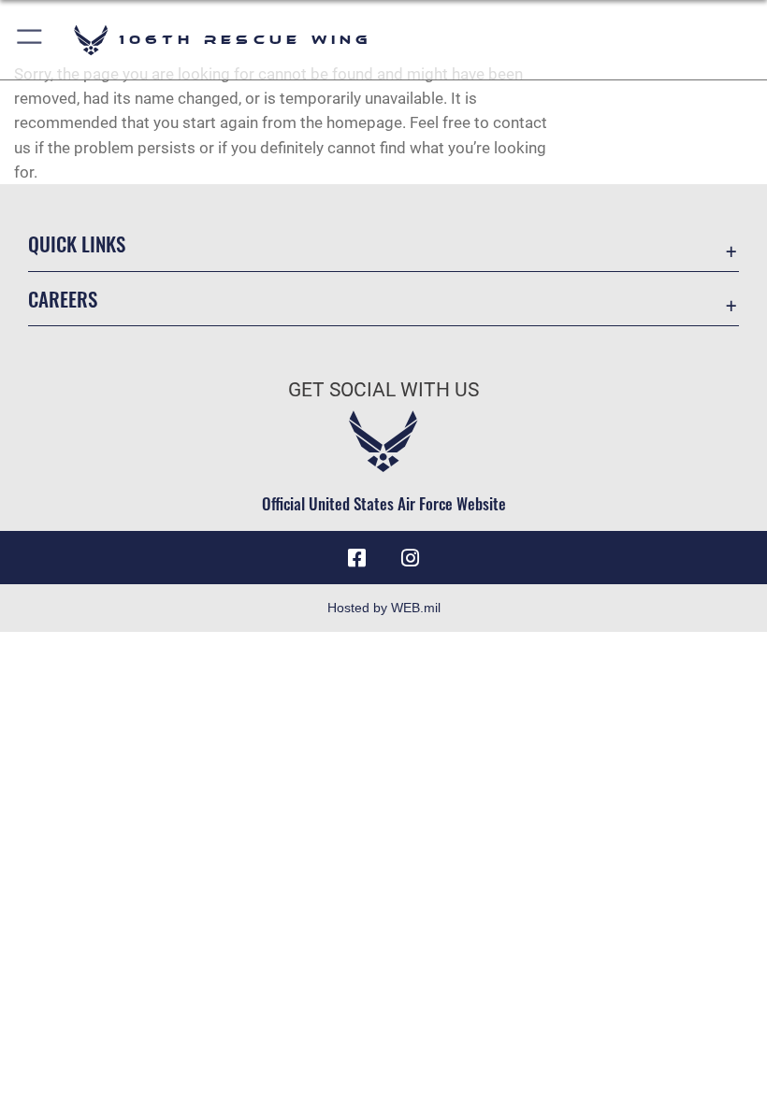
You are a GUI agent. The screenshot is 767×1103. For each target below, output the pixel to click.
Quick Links (76, 243)
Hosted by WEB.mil (384, 607)
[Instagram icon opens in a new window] (410, 558)
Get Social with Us (383, 390)
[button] (30, 39)
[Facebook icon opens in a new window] (357, 558)
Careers (62, 298)
